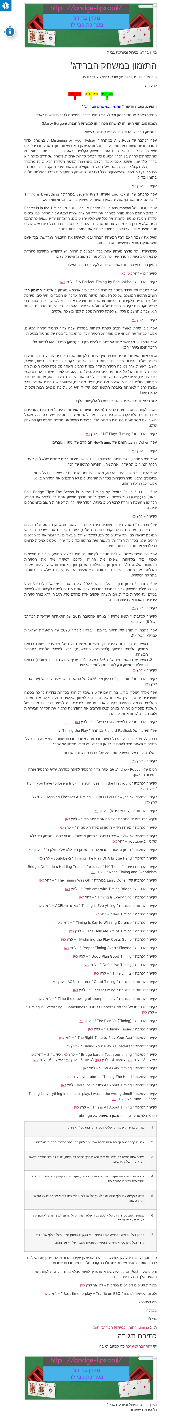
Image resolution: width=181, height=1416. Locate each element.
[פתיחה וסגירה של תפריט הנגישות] (10, 32)
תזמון (95, 1327)
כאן (133, 185)
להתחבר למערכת (139, 1346)
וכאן (123, 273)
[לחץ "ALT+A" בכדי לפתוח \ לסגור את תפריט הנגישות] (5, 5)
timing (144, 1327)
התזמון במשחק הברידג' (119, 1327)
